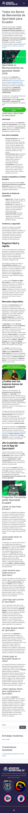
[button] (14, 810)
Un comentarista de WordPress (10, 753)
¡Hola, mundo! (6, 739)
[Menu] (24, 3)
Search (4, 724)
